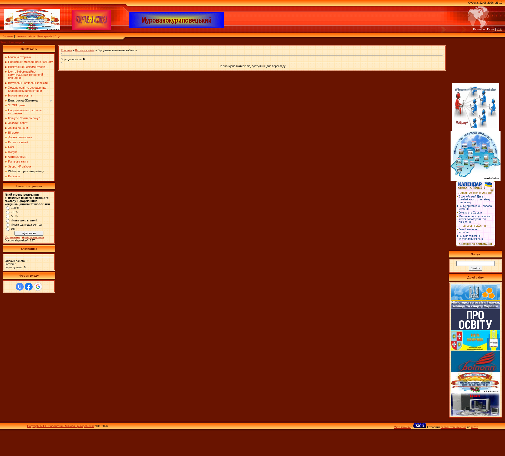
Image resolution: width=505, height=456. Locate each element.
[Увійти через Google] (38, 286)
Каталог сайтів (25, 36)
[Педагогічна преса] (475, 329)
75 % (14, 212)
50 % (14, 216)
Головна (8, 36)
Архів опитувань (33, 237)
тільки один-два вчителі (26, 224)
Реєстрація (44, 36)
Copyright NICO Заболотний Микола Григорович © (60, 426)
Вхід (57, 36)
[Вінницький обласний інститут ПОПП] (475, 371)
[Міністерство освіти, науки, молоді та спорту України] (475, 308)
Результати (12, 237)
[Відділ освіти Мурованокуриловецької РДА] (475, 391)
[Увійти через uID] (20, 287)
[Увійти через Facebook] (29, 287)
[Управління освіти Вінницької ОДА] (475, 349)
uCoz (474, 427)
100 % (15, 207)
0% (13, 228)
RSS (499, 29)
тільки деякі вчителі (24, 220)
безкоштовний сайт (453, 427)
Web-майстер (403, 427)
